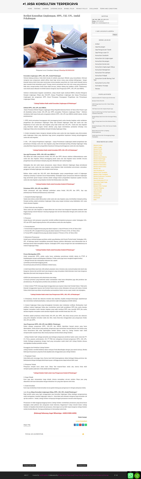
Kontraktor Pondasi (101, 86)
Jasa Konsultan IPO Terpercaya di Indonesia (103, 97)
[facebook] (115, 475)
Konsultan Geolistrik (101, 55)
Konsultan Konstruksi (102, 64)
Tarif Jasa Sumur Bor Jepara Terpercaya (102, 108)
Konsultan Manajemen (102, 70)
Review (97, 88)
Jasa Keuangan (100, 47)
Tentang (37, 8)
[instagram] (117, 475)
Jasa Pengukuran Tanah (103, 50)
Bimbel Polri (69, 8)
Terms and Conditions (108, 8)
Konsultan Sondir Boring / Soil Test (104, 79)
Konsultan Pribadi (101, 75)
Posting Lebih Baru (29, 465)
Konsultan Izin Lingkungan (104, 58)
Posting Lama (82, 465)
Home (30, 8)
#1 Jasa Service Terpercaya (65, 475)
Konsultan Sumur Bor (102, 83)
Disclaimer (94, 8)
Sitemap (106, 475)
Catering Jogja (56, 8)
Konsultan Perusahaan (102, 72)
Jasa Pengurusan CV (102, 52)
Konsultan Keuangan (102, 61)
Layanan (45, 8)
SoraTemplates (43, 475)
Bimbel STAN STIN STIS (98, 100)
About (26, 475)
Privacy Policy (82, 8)
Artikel (97, 44)
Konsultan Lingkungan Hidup (105, 67)
